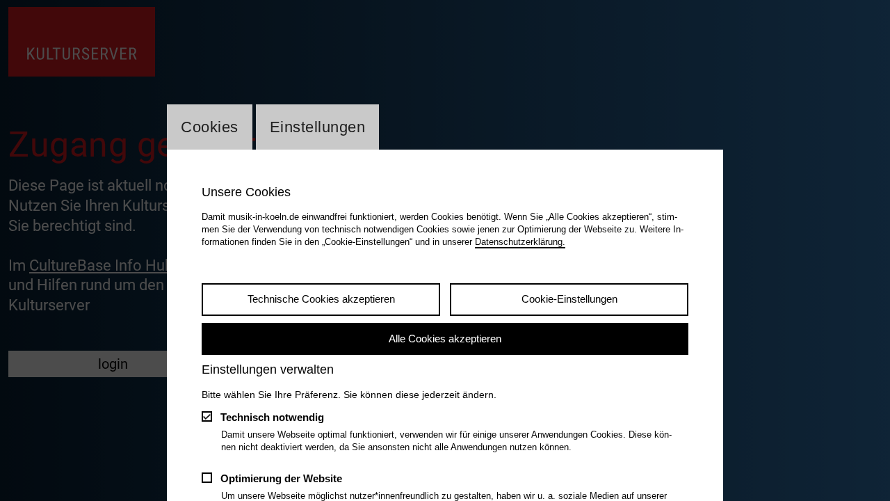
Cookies (209, 127)
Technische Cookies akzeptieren (321, 299)
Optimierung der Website (281, 478)
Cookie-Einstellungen (569, 299)
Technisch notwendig (272, 417)
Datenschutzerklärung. (520, 242)
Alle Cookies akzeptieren (445, 338)
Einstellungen (318, 127)
